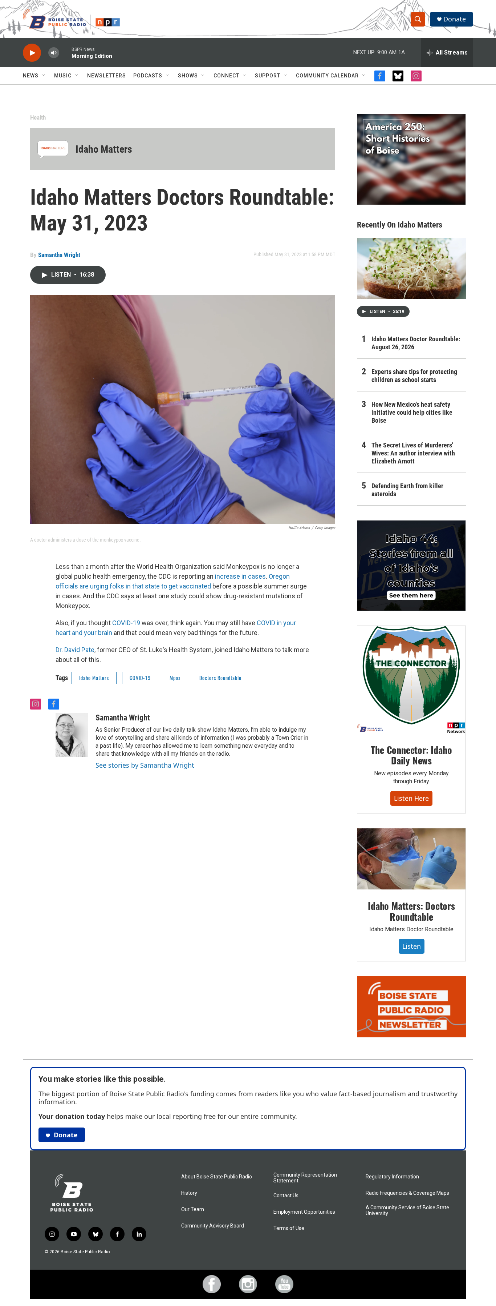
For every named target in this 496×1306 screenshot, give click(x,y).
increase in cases (240, 576)
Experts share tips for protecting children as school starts (414, 375)
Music (63, 76)
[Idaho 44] (411, 566)
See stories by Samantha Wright (144, 765)
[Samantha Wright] (72, 735)
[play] (32, 53)
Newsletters (106, 76)
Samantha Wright (59, 254)
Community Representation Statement (305, 1178)
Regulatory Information (392, 1177)
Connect (226, 76)
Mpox (175, 678)
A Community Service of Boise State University (407, 1210)
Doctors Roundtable (220, 678)
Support (267, 76)
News (30, 76)
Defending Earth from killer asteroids (407, 490)
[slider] (65, 52)
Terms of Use (288, 1228)
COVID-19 (126, 623)
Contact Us (285, 1195)
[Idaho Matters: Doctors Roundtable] (411, 858)
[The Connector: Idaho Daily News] (411, 680)
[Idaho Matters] (52, 149)
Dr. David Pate (75, 650)
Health (38, 117)
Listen (411, 946)
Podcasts (147, 76)
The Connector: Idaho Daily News (411, 755)
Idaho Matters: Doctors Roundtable (411, 911)
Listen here (411, 798)
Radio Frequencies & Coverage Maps (407, 1193)
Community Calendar (327, 76)
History (189, 1193)
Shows (188, 76)
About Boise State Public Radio (216, 1177)
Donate (454, 19)
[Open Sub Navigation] (44, 76)
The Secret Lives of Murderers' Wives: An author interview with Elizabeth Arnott (413, 453)
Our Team (192, 1209)
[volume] (54, 53)
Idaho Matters (104, 149)
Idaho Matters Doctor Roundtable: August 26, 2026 (415, 343)
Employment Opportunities (304, 1212)
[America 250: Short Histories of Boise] (411, 159)
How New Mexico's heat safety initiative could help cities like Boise (411, 412)
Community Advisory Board (212, 1226)
